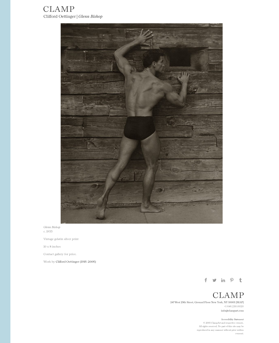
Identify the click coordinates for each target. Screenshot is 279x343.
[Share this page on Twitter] (214, 280)
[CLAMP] (59, 10)
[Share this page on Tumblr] (241, 280)
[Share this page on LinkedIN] (223, 280)
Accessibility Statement (232, 319)
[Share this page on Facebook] (206, 280)
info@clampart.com (232, 310)
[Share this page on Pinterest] (232, 280)
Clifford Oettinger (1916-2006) (76, 261)
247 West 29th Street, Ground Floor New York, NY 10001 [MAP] (207, 302)
